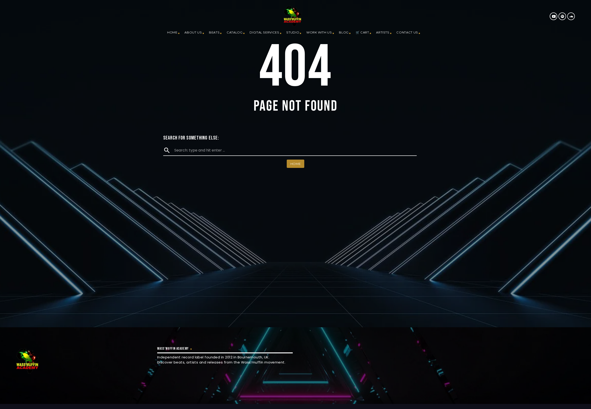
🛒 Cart (362, 32)
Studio (292, 32)
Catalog (235, 32)
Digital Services (264, 32)
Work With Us (319, 32)
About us (193, 32)
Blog (344, 32)
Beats (214, 32)
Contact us (407, 32)
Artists (382, 32)
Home (172, 32)
